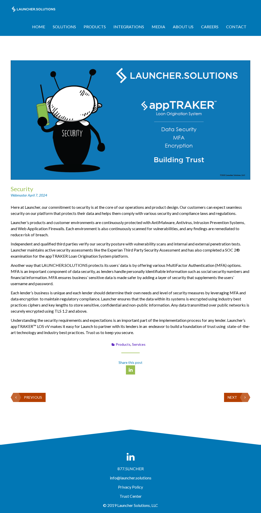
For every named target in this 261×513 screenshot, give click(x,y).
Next (232, 397)
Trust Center (131, 496)
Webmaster (19, 195)
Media (158, 26)
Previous (33, 397)
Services (139, 344)
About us (183, 26)
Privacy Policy (130, 486)
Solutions (64, 26)
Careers (209, 26)
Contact (236, 26)
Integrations (128, 26)
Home (38, 26)
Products (95, 26)
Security (22, 188)
